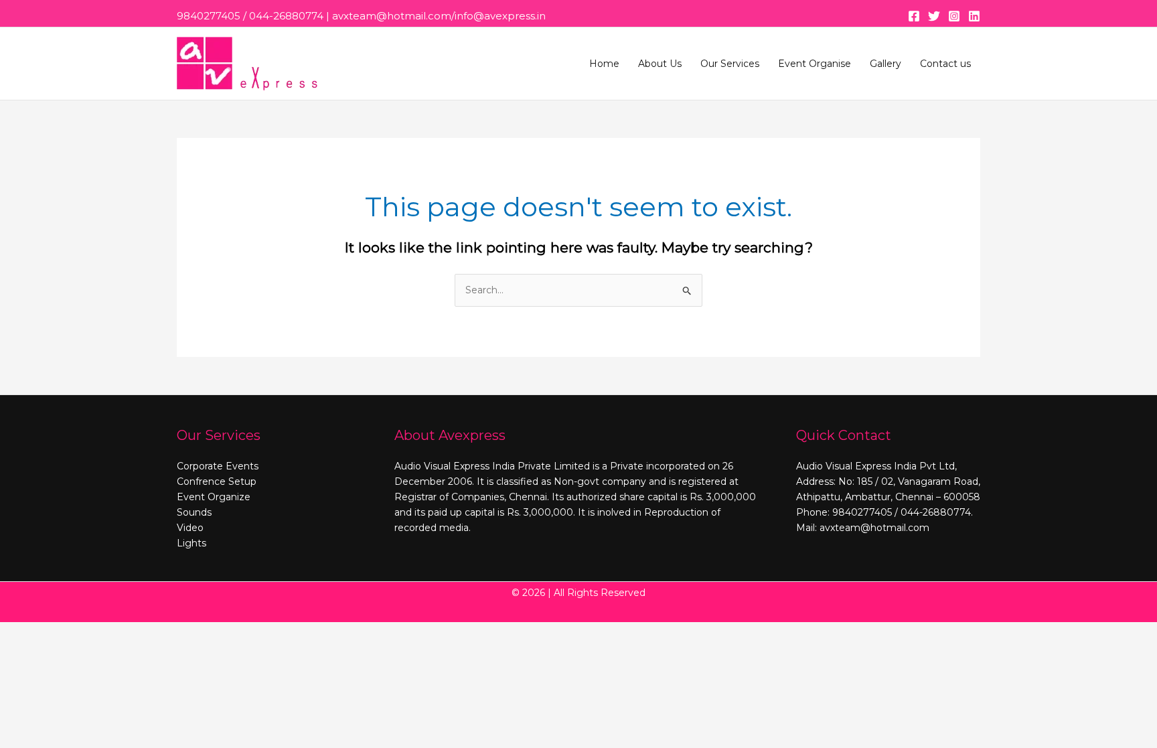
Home (604, 64)
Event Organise (814, 64)
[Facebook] (914, 16)
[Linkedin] (974, 16)
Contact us (945, 64)
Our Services (729, 64)
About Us (660, 64)
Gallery (885, 64)
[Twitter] (934, 16)
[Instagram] (954, 16)
